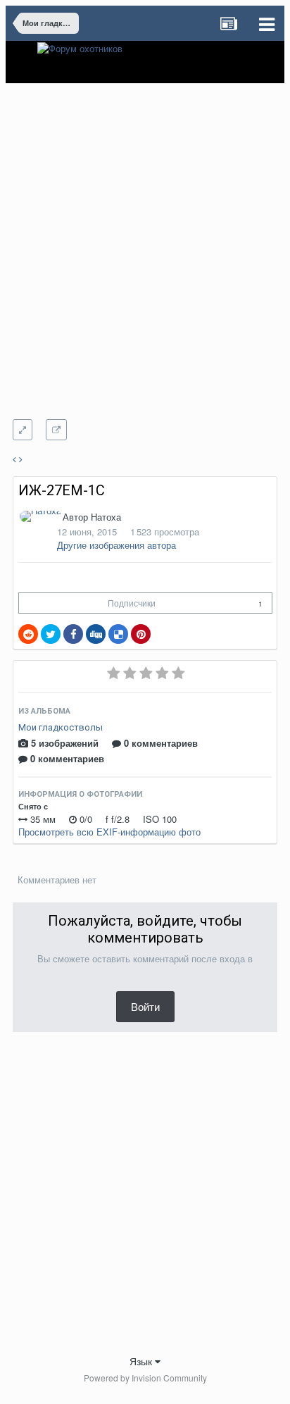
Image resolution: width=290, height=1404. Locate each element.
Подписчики (132, 603)
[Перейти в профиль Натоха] (40, 516)
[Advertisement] (145, 261)
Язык (142, 1361)
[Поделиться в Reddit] (28, 634)
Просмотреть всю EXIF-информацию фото (109, 831)
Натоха (106, 516)
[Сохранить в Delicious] (118, 634)
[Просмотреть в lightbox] (22, 429)
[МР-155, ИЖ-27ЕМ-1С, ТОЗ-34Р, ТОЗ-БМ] (21, 459)
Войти (145, 1006)
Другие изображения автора (116, 545)
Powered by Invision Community (145, 1378)
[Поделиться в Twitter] (51, 634)
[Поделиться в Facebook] (73, 634)
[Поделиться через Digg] (96, 634)
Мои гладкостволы (60, 727)
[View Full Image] (56, 429)
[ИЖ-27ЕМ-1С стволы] (14, 459)
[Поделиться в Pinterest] (141, 634)
